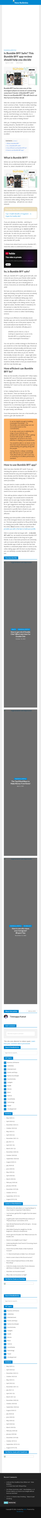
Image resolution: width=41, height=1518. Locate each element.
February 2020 (10, 1182)
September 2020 (11, 1158)
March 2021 (10, 1148)
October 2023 (10, 1128)
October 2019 (10, 1192)
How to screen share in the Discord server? (19, 1257)
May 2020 (9, 1172)
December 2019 (11, 1189)
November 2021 (11, 1138)
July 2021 (9, 1142)
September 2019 (11, 1196)
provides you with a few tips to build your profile (19, 529)
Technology (27, 926)
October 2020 (10, 1155)
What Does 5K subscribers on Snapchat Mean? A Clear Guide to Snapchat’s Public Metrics (21, 1209)
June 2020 (9, 1169)
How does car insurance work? (15, 1271)
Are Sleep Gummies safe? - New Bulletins (19, 1489)
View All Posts (32, 1011)
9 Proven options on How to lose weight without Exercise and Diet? (20, 1491)
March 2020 (10, 1179)
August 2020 (10, 1162)
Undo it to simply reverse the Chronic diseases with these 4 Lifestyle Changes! (20, 1267)
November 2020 (11, 1152)
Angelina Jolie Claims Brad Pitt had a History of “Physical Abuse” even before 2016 (20, 1220)
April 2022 (9, 1135)
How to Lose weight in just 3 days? (16, 1240)
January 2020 (10, 1186)
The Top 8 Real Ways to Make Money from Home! (20, 782)
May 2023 (9, 1131)
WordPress (20, 1511)
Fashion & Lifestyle (10, 50)
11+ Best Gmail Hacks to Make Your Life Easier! (20, 1254)
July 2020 (9, 1165)
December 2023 (11, 1125)
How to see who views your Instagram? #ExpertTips (20, 931)
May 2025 (9, 1118)
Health (14, 629)
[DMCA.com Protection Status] (10, 1502)
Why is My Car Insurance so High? (16, 1275)
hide (15, 141)
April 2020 (9, 1175)
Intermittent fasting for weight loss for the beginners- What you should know (19, 1230)
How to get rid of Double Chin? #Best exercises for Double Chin (20, 634)
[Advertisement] (20, 27)
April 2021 (9, 1145)
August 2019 (10, 1199)
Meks (24, 1509)
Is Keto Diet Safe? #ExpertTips (17, 1486)
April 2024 (9, 1121)
